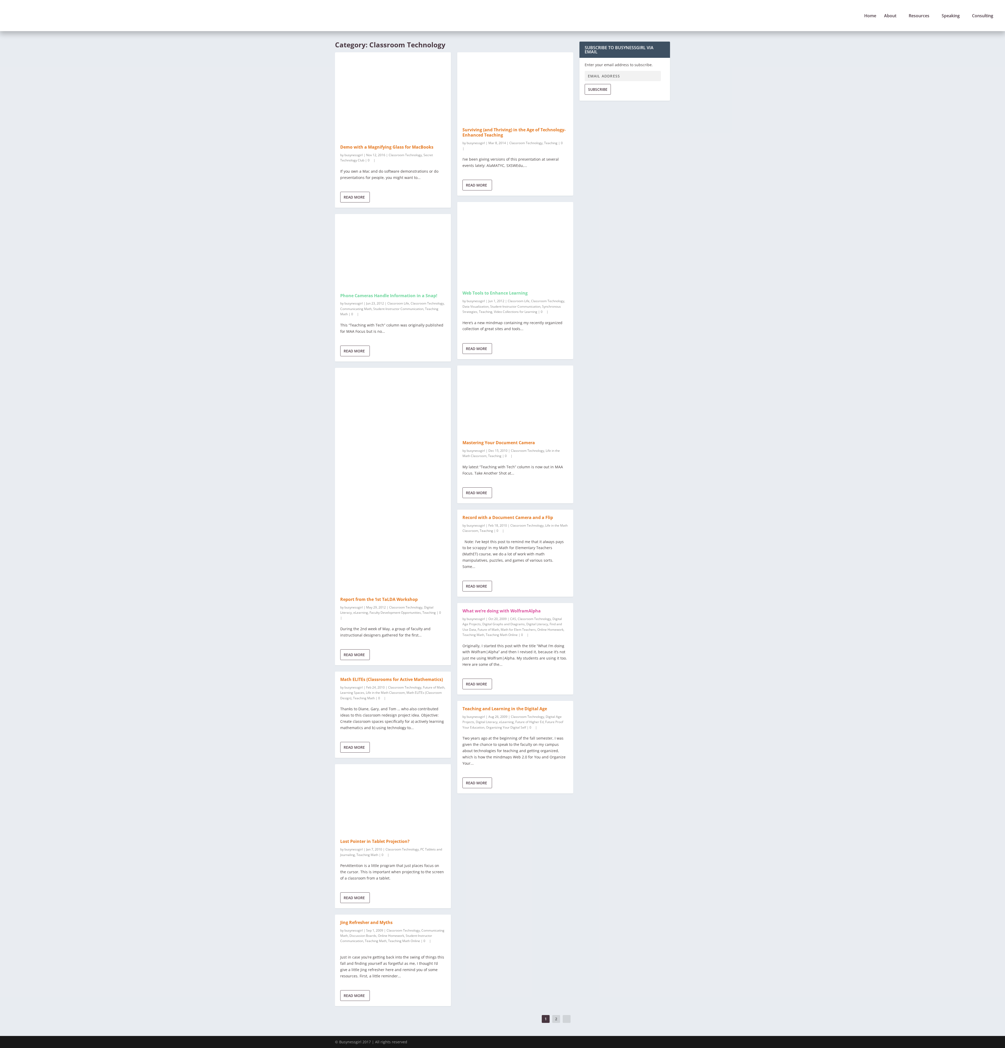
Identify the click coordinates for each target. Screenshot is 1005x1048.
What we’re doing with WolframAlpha (501, 611)
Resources (919, 16)
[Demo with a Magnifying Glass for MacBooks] (393, 95)
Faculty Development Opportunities (395, 612)
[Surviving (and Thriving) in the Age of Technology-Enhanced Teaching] (515, 87)
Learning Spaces (352, 692)
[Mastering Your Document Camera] (515, 400)
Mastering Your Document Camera (498, 443)
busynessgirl (353, 155)
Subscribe (597, 89)
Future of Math (433, 687)
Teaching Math (364, 698)
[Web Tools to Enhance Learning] (515, 243)
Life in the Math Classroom (385, 692)
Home (870, 16)
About (890, 16)
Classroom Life (398, 303)
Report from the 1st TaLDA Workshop (379, 599)
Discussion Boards (362, 935)
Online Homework (391, 935)
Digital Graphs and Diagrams (503, 624)
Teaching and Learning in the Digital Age (504, 709)
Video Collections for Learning (515, 311)
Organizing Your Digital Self (506, 727)
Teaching (429, 612)
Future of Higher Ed (529, 722)
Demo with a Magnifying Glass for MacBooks (386, 147)
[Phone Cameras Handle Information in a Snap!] (393, 251)
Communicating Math (356, 309)
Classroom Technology (405, 155)
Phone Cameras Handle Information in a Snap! (388, 295)
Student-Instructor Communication (398, 309)
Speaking (951, 16)
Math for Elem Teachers (518, 629)
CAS (513, 619)
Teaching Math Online (404, 941)
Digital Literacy (537, 624)
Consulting (982, 16)
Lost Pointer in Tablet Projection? (375, 841)
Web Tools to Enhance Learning (495, 293)
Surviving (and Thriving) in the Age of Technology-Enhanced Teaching (514, 132)
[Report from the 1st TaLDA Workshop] (393, 479)
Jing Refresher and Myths (366, 922)
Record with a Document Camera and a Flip (507, 517)
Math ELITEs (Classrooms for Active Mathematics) (391, 679)
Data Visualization (475, 306)
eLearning (360, 612)
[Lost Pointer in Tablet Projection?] (393, 799)
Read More (354, 197)
